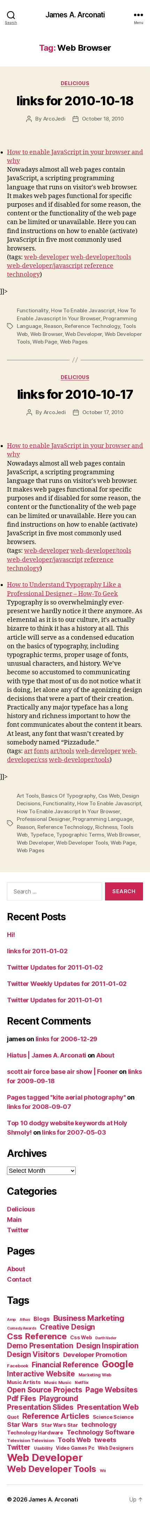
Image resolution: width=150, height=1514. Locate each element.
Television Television (30, 1440)
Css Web (109, 795)
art (28, 751)
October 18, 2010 (103, 118)
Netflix (82, 1382)
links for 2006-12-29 (67, 1039)
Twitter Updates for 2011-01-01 (54, 1000)
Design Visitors (33, 1354)
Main (14, 1219)
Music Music (57, 1382)
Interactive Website (41, 1373)
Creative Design (67, 1327)
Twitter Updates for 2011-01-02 (55, 967)
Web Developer (83, 334)
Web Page (44, 341)
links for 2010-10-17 (75, 394)
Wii (103, 1470)
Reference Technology (92, 326)
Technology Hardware (35, 1433)
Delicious (75, 83)
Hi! (11, 934)
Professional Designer (43, 819)
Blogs (41, 1318)
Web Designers (116, 1448)
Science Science (113, 1417)
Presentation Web (108, 1407)
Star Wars (22, 1424)
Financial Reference (65, 1364)
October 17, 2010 (102, 412)
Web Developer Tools (82, 842)
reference (98, 266)
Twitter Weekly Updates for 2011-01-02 (67, 983)
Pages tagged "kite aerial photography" (66, 1097)
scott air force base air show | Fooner (62, 1071)
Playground (58, 1398)
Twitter (18, 1230)
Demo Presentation (40, 1345)
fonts (41, 751)
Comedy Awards (22, 1328)
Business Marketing (88, 1318)
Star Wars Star (59, 1425)
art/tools (62, 751)
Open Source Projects (44, 1389)
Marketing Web (95, 1374)
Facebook (17, 1365)
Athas (25, 1319)
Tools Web (74, 1439)
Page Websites (111, 1389)
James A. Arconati (75, 14)
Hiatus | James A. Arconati (46, 1055)
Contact (19, 1279)
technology (23, 275)
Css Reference (37, 1336)
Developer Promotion (95, 1354)
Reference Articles (55, 1416)
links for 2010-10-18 (74, 100)
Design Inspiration (107, 1345)
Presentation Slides (40, 1407)
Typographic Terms (80, 834)
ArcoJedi (54, 118)
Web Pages (74, 341)
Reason (53, 326)
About (105, 1055)
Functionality (32, 310)
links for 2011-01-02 (37, 951)
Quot (13, 1417)
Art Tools (28, 795)
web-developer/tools (100, 257)
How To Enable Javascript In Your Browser (68, 811)
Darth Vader (106, 1338)
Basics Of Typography (68, 795)
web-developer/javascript (45, 266)
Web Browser (46, 334)
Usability (43, 1448)
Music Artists (24, 1382)
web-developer (46, 257)
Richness (106, 827)
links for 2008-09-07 (39, 1106)
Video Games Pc (75, 1448)
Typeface (42, 834)
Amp (11, 1319)
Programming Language (103, 819)
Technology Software (101, 1432)
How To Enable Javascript (83, 310)
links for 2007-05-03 (74, 1132)
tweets (105, 1439)
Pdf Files (21, 1398)
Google (117, 1364)
